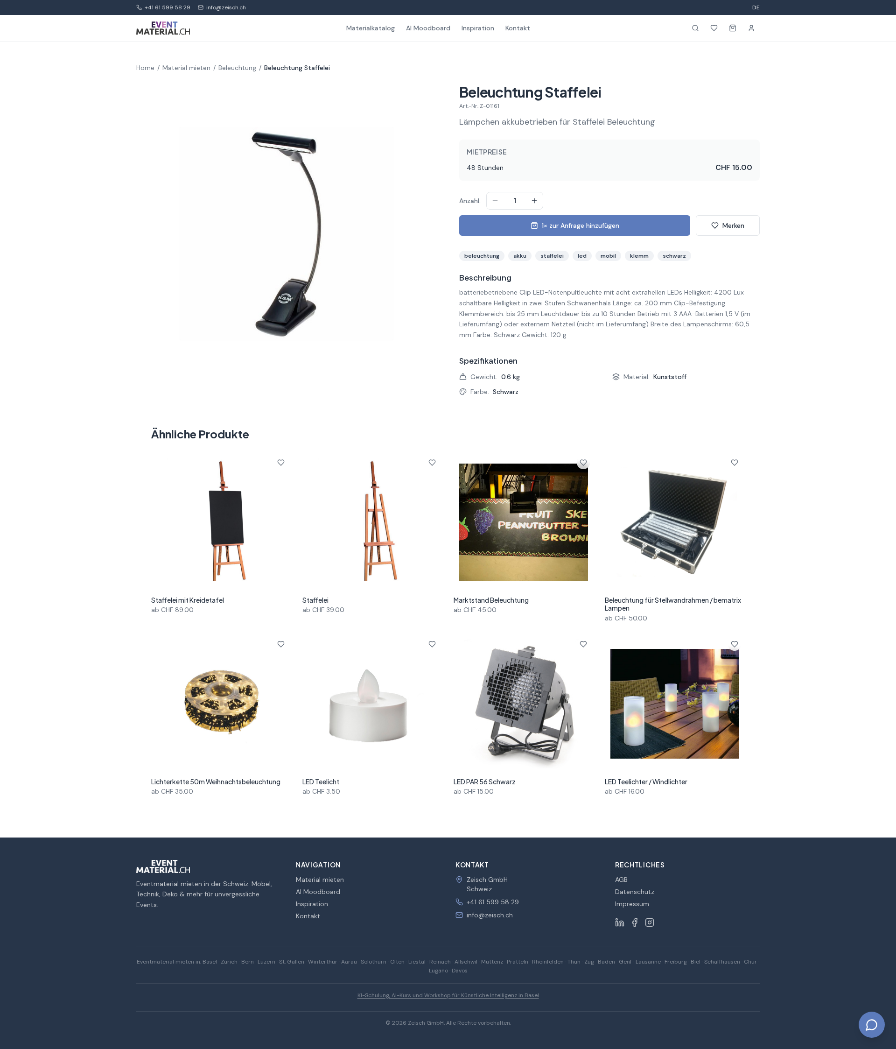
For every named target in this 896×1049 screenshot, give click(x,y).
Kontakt (517, 28)
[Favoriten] (714, 28)
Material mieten (186, 67)
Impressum (632, 904)
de (756, 7)
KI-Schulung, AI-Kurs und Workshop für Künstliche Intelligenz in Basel (448, 995)
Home (145, 67)
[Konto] (751, 28)
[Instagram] (649, 922)
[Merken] (280, 462)
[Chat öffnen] (872, 1025)
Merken (733, 225)
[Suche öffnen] (695, 28)
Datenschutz (634, 891)
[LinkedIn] (619, 922)
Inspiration (478, 28)
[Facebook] (634, 922)
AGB (621, 879)
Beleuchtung (237, 67)
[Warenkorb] (732, 28)
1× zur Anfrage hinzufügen (580, 225)
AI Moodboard (428, 28)
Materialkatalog (370, 28)
